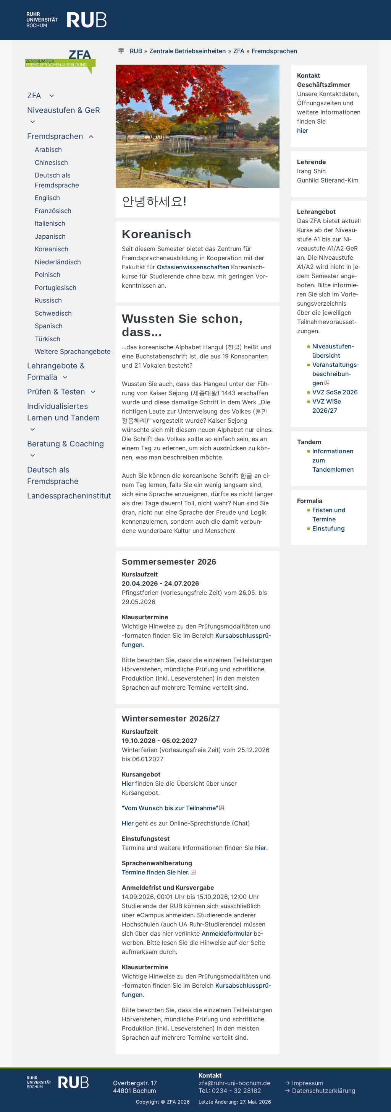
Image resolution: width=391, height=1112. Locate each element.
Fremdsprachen (274, 51)
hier (260, 848)
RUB (136, 51)
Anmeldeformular (228, 933)
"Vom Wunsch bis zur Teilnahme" (170, 808)
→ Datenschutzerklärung (319, 1090)
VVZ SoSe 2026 (335, 392)
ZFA (238, 51)
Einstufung (328, 528)
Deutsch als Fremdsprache (68, 475)
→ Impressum (303, 1083)
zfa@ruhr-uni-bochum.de (234, 1083)
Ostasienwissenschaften (194, 267)
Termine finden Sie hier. (156, 872)
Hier (128, 783)
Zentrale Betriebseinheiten (187, 51)
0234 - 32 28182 (236, 1090)
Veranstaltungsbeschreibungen (335, 374)
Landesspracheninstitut (69, 495)
